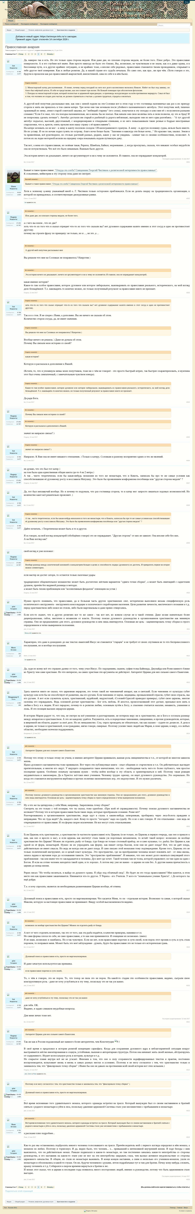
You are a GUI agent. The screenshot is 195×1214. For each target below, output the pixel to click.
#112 (188, 655)
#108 (188, 505)
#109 (188, 543)
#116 (188, 826)
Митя (13, 648)
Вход (186, 2)
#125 (188, 1179)
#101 (188, 162)
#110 (188, 593)
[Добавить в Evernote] (48, 1196)
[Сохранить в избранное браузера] (43, 1196)
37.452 (18, 223)
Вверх (186, 1207)
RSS (190, 1208)
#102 (188, 198)
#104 (188, 402)
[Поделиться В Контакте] (12, 1196)
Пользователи (22, 20)
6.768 (19, 71)
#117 (188, 890)
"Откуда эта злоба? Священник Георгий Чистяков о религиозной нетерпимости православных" (105, 170)
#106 (188, 460)
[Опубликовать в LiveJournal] (17, 1196)
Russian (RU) (12, 1207)
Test (5, 1207)
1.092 (19, 703)
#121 (188, 1022)
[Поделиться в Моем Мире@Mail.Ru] (38, 1196)
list (13, 66)
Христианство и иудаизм (25, 50)
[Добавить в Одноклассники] (33, 1196)
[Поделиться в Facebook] (7, 1196)
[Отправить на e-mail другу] (53, 1196)
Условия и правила (185, 1211)
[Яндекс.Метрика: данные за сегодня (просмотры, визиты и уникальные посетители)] (90, 1211)
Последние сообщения (29, 24)
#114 (188, 733)
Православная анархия (22, 47)
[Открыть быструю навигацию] (188, 30)
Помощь (173, 1207)
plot (52, 50)
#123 (188, 1110)
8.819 (19, 192)
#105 (188, 437)
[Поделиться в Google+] (27, 1196)
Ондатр (13, 217)
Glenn (13, 186)
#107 (188, 483)
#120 (188, 985)
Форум (10, 20)
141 (19, 653)
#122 (188, 1070)
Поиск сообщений (11, 24)
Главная (179, 1207)
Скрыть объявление (187, 36)
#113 (188, 682)
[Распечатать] (58, 1196)
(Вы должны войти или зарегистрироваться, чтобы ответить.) (165, 1187)
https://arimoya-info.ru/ (52, 36)
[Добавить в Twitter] (22, 1196)
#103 (188, 292)
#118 (188, 912)
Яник (34, 1074)
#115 (188, 782)
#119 (188, 947)
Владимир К (13, 697)
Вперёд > (50, 54)
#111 (188, 629)
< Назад (20, 54)
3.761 (19, 1130)
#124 (188, 1137)
